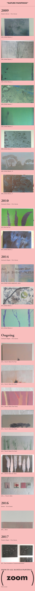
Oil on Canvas (14, 14)
